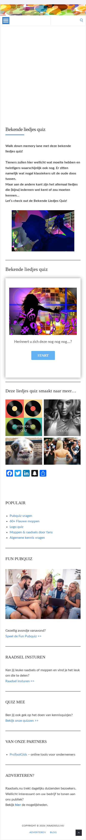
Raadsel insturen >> (19, 681)
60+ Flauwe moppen (24, 521)
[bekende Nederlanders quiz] (62, 451)
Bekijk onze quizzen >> (21, 720)
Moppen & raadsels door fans (31, 532)
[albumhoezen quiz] (23, 417)
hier (18, 805)
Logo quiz (16, 527)
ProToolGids (18, 754)
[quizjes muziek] (62, 417)
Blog (53, 832)
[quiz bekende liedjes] (43, 250)
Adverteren (37, 832)
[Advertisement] (43, 81)
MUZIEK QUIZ (62, 431)
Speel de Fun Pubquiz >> (23, 636)
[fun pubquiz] (43, 618)
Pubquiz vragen (21, 516)
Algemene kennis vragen (27, 537)
